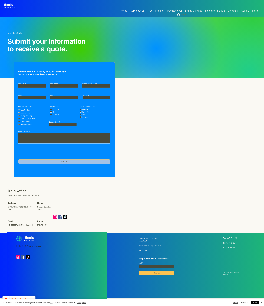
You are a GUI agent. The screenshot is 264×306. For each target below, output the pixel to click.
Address (86, 95)
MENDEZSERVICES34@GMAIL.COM (20, 225)
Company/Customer (89, 83)
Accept (255, 303)
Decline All (244, 303)
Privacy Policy (81, 303)
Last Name (54, 83)
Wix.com (226, 274)
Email (20, 95)
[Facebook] (60, 217)
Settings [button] (235, 303)
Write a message (24, 131)
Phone (52, 95)
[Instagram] (55, 217)
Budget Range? (54, 122)
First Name (22, 83)
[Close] (261, 302)
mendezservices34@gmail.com (149, 246)
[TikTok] (65, 217)
